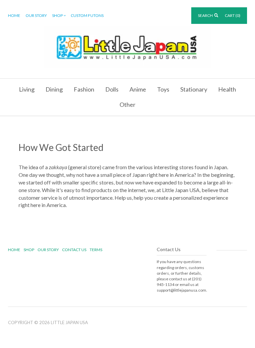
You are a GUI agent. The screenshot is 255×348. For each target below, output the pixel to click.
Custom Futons (87, 15)
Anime (137, 89)
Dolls (112, 89)
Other (127, 104)
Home (14, 15)
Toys (163, 89)
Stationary (193, 89)
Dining (54, 89)
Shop (57, 15)
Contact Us (74, 249)
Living (27, 89)
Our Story (36, 15)
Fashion (84, 89)
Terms (96, 249)
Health (227, 89)
